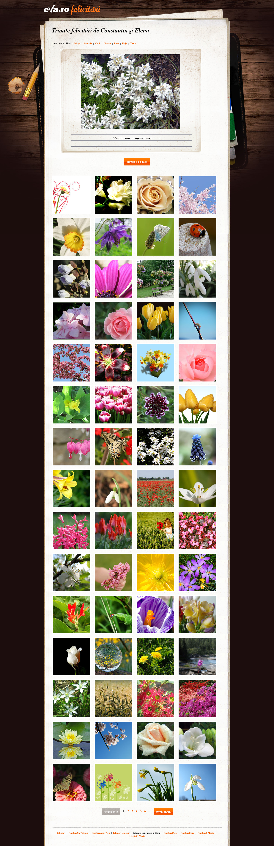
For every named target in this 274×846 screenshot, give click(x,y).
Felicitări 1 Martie (137, 836)
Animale (88, 43)
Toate (133, 43)
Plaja (124, 43)
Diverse (107, 43)
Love (116, 43)
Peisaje (77, 43)
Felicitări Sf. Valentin (78, 832)
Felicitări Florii (187, 832)
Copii (97, 43)
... (150, 811)
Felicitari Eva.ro (72, 10)
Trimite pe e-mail (137, 161)
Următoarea (163, 811)
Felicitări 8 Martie (206, 832)
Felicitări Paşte (170, 832)
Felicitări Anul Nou (101, 832)
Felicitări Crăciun (121, 832)
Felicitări (61, 832)
